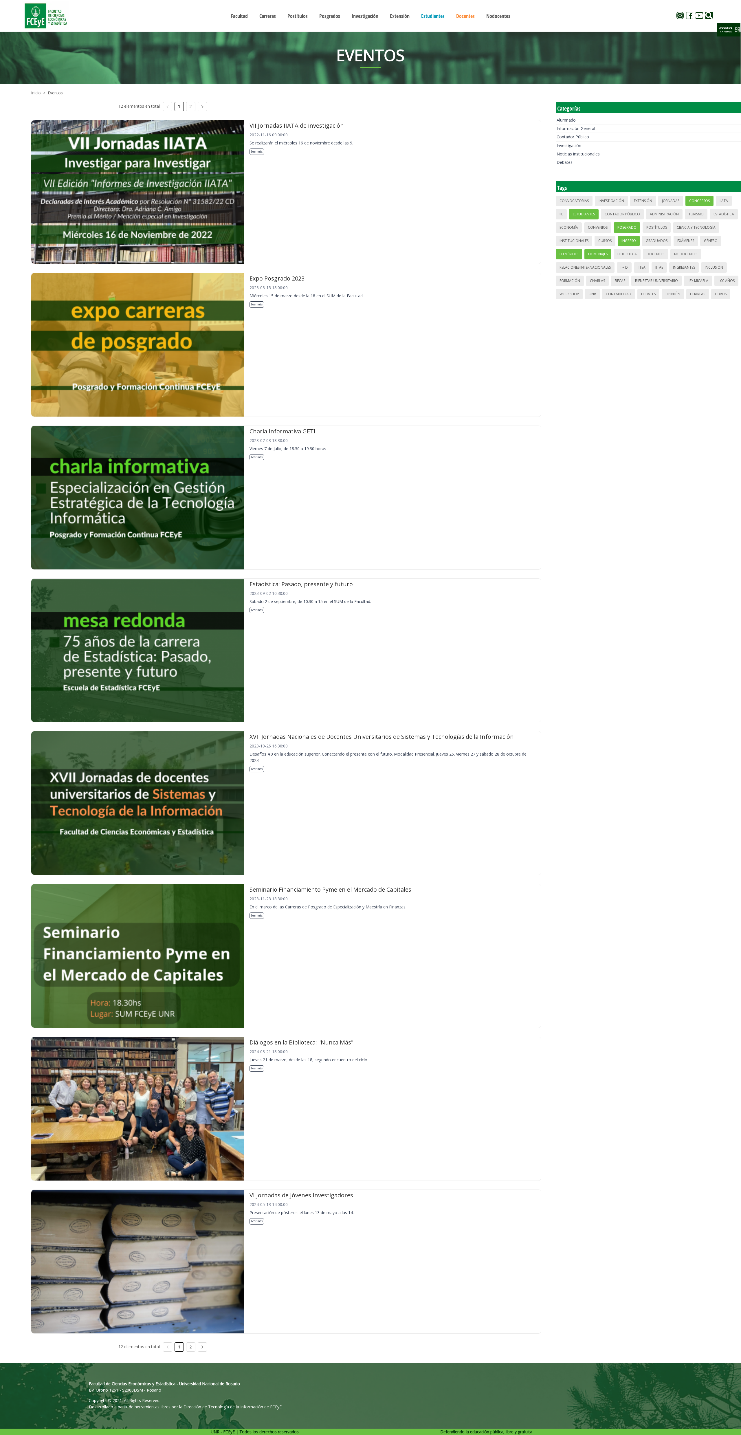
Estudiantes (584, 214)
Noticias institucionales (578, 154)
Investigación (569, 145)
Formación (570, 280)
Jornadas (670, 200)
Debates (565, 162)
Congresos (699, 200)
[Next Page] (202, 106)
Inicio (36, 93)
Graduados (656, 240)
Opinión (672, 294)
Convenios (598, 227)
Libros (721, 294)
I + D (624, 267)
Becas (620, 280)
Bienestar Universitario (656, 280)
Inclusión (714, 267)
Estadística (724, 214)
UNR (592, 294)
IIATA (724, 200)
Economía (569, 227)
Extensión (643, 200)
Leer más (257, 151)
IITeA (641, 267)
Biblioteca (627, 254)
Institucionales (574, 240)
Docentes (655, 254)
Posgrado (627, 227)
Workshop (569, 294)
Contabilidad (618, 294)
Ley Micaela (698, 280)
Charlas (597, 280)
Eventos (55, 93)
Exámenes (685, 240)
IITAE (659, 267)
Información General (576, 128)
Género (711, 240)
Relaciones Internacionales (585, 267)
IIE (561, 214)
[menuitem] (239, 16)
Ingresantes (684, 267)
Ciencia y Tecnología (696, 227)
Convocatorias (574, 200)
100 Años (726, 280)
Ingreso (628, 240)
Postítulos (656, 227)
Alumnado (566, 120)
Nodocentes (685, 254)
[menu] (370, 15)
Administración (664, 214)
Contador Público (573, 137)
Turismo (696, 214)
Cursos (605, 240)
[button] (728, 29)
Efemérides (569, 254)
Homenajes (598, 254)
